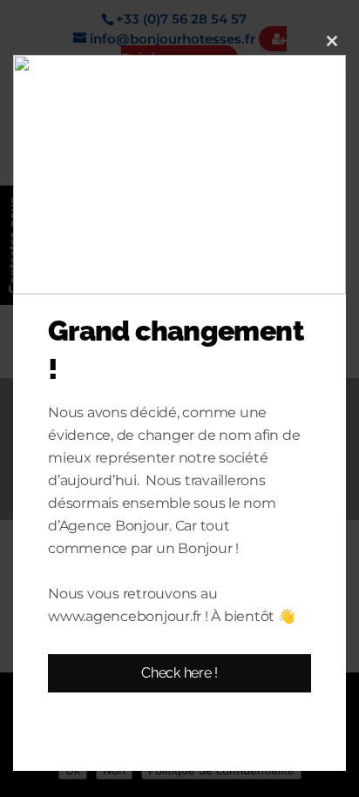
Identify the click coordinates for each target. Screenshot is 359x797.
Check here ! (179, 673)
